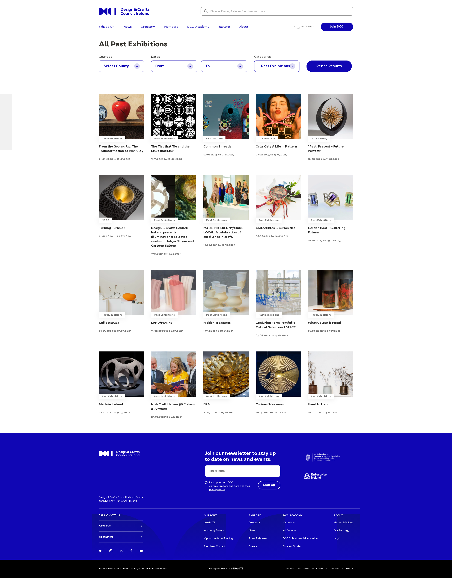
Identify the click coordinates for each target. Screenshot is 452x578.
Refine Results (329, 66)
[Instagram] (110, 550)
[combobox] (121, 66)
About (243, 27)
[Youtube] (141, 550)
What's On (106, 27)
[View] (121, 127)
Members (171, 27)
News (127, 27)
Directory (148, 27)
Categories (262, 57)
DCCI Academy (198, 27)
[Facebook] (131, 550)
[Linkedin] (121, 550)
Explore (224, 27)
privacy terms (217, 489)
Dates (155, 57)
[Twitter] (100, 550)
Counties (105, 57)
